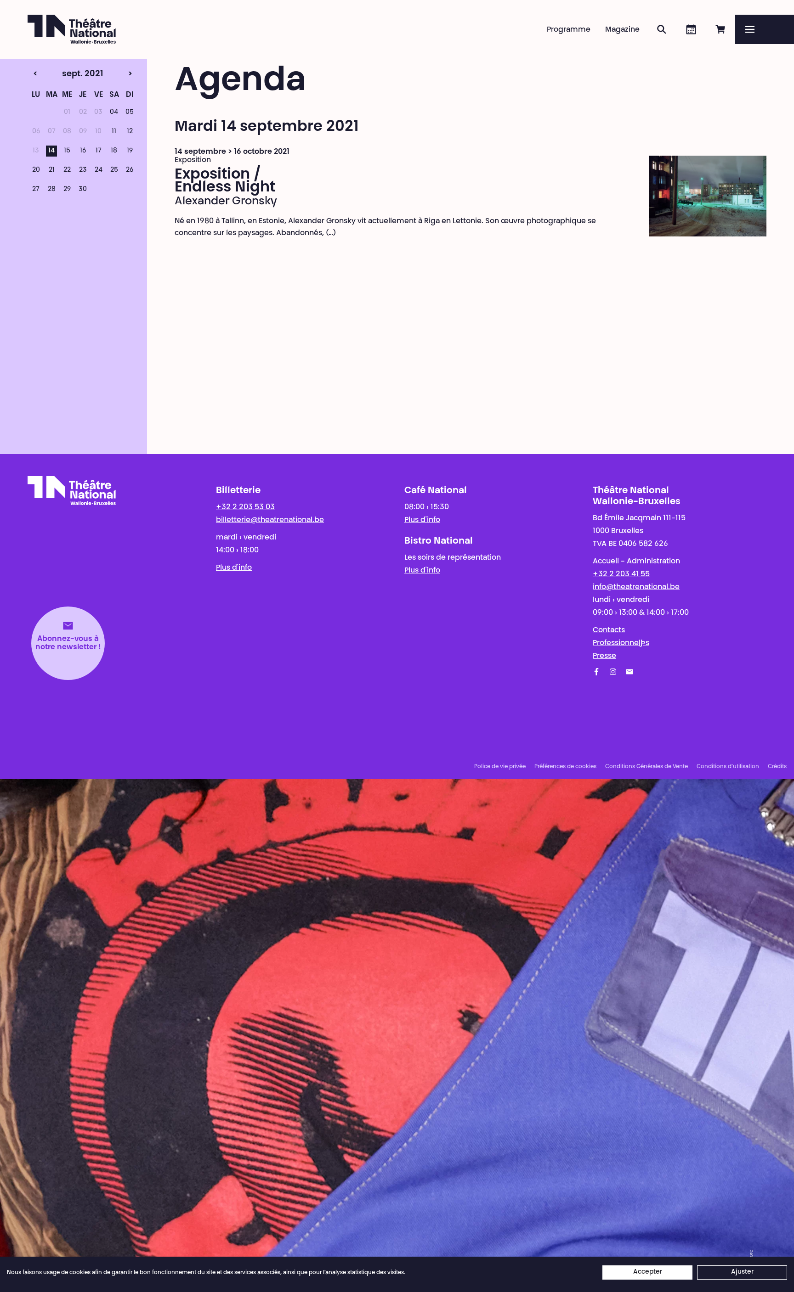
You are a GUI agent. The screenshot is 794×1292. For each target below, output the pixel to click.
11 (114, 132)
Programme (568, 30)
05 (129, 112)
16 (83, 151)
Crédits (777, 767)
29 (67, 189)
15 (67, 151)
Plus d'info (234, 568)
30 (83, 189)
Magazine (622, 30)
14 (51, 151)
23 (83, 170)
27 (36, 189)
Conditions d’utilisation (728, 767)
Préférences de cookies (565, 767)
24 (98, 170)
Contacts (609, 630)
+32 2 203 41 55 (621, 574)
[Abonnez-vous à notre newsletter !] (629, 671)
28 (52, 189)
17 (99, 151)
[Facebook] (596, 671)
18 (114, 151)
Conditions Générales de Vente (646, 767)
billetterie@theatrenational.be (270, 520)
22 (67, 170)
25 (114, 170)
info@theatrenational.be (636, 587)
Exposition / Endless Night (225, 181)
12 (130, 132)
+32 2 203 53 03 (245, 507)
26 (129, 170)
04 (114, 112)
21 (52, 170)
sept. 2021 (65, 74)
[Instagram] (613, 671)
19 (130, 151)
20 (36, 170)
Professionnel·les (621, 643)
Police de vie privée (500, 767)
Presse (604, 656)
